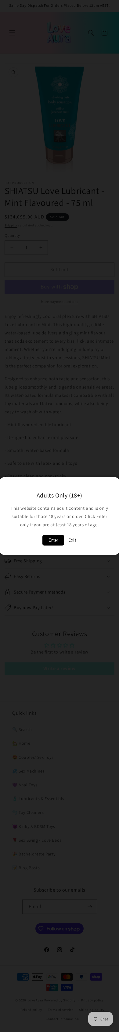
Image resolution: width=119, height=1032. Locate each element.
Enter (53, 540)
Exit (72, 540)
